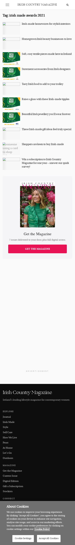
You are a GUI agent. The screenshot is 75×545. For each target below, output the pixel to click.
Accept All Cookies (48, 538)
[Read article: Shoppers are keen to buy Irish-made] (11, 148)
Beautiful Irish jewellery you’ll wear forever (46, 114)
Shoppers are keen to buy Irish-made (43, 144)
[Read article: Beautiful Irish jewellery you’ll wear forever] (11, 118)
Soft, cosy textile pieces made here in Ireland (47, 54)
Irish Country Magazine (37, 5)
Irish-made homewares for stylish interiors (46, 23)
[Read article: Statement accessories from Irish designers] (11, 73)
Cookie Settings (23, 538)
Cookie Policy (42, 529)
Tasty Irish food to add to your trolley (42, 84)
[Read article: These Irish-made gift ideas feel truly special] (11, 134)
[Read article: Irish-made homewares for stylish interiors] (11, 28)
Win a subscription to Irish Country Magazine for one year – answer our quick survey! (45, 163)
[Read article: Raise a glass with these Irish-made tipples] (11, 103)
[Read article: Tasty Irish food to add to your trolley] (11, 88)
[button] (7, 5)
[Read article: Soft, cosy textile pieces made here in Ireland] (11, 58)
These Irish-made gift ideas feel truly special (46, 129)
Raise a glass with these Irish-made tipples (45, 99)
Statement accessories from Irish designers (46, 69)
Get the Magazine (37, 249)
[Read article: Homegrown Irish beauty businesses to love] (11, 43)
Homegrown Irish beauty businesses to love (47, 39)
